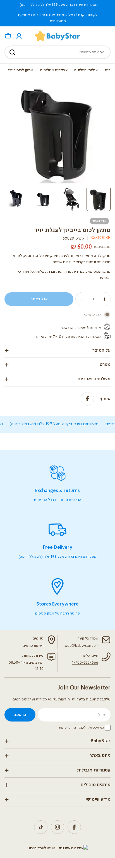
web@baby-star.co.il (81, 646)
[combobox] (57, 52)
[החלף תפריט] (107, 36)
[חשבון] (19, 36)
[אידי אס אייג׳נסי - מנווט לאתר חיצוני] (57, 848)
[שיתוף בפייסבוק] (87, 399)
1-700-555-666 (85, 662)
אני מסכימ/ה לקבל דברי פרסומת (81, 727)
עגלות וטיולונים (86, 70)
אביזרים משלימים (54, 70)
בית (108, 70)
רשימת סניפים (33, 646)
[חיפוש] (12, 52)
